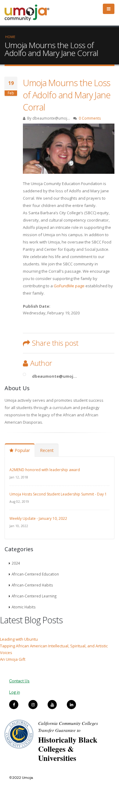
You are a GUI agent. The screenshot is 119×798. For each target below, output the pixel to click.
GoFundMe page (69, 286)
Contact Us (19, 681)
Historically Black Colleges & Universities (67, 749)
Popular (21, 450)
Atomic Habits (24, 606)
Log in (14, 692)
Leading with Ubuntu (19, 639)
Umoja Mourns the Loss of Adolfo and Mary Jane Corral (66, 95)
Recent (47, 450)
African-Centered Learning (34, 595)
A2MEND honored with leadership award (44, 469)
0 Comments (90, 118)
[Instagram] (33, 704)
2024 (16, 563)
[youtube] (52, 704)
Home (10, 36)
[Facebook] (13, 704)
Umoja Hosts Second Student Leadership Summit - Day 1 (58, 494)
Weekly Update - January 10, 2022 (38, 518)
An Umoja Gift (12, 659)
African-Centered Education (35, 574)
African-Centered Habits (32, 585)
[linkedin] (71, 704)
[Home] (30, 13)
